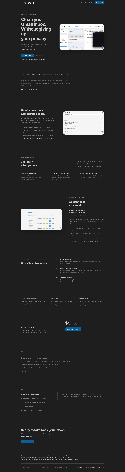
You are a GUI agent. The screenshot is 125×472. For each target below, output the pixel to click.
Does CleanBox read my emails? (30, 394)
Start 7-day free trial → (73, 329)
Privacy (38, 467)
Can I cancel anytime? (27, 406)
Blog (86, 3)
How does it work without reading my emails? (33, 402)
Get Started (99, 3)
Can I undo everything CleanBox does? (32, 410)
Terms (32, 467)
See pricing (39, 55)
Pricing (91, 3)
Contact (66, 467)
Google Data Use (46, 467)
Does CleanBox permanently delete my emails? (34, 398)
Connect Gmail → (27, 55)
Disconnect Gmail (57, 467)
